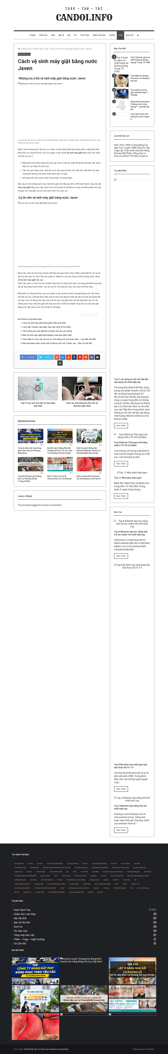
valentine (116, 879)
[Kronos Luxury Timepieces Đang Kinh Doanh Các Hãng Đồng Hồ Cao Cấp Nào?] (84, 970)
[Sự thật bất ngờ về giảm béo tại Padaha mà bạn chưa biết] (132, 1026)
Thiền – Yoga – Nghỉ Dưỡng (29, 939)
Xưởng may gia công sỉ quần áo (79, 888)
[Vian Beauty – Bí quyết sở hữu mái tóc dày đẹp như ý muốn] (84, 1026)
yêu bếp (100, 892)
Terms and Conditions (49, 1049)
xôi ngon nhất (38, 884)
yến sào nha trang (143, 888)
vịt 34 (116, 884)
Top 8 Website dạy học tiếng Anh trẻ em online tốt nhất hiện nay (131, 533)
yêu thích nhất (73, 884)
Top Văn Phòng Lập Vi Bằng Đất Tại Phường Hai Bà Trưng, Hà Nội (29, 478)
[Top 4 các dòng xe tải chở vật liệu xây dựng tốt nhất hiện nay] (132, 374)
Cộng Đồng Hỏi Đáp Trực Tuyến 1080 (131, 146)
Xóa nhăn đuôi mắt (47, 879)
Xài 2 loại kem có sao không (76, 879)
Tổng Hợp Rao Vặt (24, 935)
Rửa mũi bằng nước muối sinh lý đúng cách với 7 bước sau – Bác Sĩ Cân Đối (57, 343)
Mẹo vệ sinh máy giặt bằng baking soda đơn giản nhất (47, 335)
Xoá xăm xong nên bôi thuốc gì (113, 871)
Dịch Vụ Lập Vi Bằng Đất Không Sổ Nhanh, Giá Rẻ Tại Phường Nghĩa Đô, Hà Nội (89, 450)
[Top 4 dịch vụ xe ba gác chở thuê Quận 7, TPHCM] (121, 94)
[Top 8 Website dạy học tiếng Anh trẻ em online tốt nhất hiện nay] (132, 526)
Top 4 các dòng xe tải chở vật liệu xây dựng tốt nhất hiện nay (131, 380)
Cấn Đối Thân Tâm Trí (31, 1049)
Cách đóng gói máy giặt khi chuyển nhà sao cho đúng (47, 331)
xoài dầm (137, 863)
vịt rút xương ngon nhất (76, 892)
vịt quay (103, 875)
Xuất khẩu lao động (119, 888)
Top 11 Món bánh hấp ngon (127, 477)
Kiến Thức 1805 (122, 145)
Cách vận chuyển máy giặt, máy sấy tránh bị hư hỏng (46, 327)
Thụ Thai (84, 35)
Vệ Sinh (59, 879)
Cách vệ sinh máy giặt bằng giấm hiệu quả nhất (44, 323)
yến (67, 871)
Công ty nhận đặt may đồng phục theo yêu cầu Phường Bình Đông (29, 450)
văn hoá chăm (40, 871)
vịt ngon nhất (40, 892)
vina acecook (125, 863)
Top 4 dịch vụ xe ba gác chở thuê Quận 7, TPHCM (139, 92)
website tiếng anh (20, 879)
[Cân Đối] (84, 15)
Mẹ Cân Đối (20, 918)
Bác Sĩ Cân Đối (22, 922)
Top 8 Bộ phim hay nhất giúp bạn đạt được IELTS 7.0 (130, 766)
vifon (74, 871)
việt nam (40, 863)
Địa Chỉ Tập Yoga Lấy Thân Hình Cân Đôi (132, 149)
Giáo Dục (43, 35)
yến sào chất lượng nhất (102, 884)
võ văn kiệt (126, 879)
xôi (135, 879)
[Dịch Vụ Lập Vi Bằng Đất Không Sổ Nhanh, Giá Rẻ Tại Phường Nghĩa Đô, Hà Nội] (89, 436)
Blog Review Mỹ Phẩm (131, 152)
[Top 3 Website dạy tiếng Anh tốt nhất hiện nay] (132, 800)
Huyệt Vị (143, 156)
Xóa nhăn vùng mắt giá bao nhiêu (138, 875)
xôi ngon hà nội (94, 879)
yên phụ (30, 863)
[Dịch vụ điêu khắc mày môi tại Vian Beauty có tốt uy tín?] (89, 464)
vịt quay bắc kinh (72, 863)
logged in (36, 505)
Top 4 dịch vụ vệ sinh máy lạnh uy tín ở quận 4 (139, 116)
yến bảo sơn (27, 892)
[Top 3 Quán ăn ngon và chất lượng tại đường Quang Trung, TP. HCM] (121, 64)
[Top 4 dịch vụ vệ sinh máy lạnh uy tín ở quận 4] (121, 118)
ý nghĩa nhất (18, 871)
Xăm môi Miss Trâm (55, 871)
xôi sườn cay (66, 875)
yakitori (105, 879)
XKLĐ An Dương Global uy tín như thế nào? (56, 867)
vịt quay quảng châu (139, 867)
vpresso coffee (45, 875)
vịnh (131, 888)
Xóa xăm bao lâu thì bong (120, 867)
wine (55, 875)
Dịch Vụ (18, 926)
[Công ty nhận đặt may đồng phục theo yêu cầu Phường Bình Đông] (30, 436)
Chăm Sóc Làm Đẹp (25, 914)
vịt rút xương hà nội (116, 875)
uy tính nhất (86, 884)
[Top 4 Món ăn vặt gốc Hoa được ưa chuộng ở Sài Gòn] (121, 81)
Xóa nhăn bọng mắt (133, 871)
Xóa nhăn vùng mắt (81, 867)
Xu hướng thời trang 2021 (99, 867)
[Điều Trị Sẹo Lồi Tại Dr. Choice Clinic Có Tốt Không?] (60, 464)
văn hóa (29, 871)
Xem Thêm (121, 426)
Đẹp (53, 35)
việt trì (62, 888)
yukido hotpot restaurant (22, 884)
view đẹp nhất (18, 863)
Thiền (112, 35)
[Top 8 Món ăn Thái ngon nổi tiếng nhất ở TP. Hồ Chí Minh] (132, 437)
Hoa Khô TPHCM (128, 156)
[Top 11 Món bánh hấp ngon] (132, 472)
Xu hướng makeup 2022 (22, 888)
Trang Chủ (25, 48)
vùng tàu (96, 888)
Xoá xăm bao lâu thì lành (55, 863)
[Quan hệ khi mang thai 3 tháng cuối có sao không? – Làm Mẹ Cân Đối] (121, 105)
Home (32, 35)
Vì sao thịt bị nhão (20, 867)
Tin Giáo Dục (21, 930)
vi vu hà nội (84, 871)
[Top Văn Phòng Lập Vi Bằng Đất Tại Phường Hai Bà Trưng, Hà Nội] (30, 464)
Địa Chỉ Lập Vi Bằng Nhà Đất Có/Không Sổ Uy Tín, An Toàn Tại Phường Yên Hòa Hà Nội (59, 450)
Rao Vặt (130, 35)
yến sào (85, 863)
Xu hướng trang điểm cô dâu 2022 (45, 888)
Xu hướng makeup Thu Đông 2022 (25, 875)
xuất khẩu (95, 871)
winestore (93, 875)
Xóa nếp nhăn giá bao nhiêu (56, 884)
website (90, 892)
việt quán (106, 888)
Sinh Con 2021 (99, 35)
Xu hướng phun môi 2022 (56, 892)
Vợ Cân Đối (20, 943)
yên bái (16, 892)
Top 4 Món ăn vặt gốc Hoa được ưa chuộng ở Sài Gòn (140, 78)
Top (120, 35)
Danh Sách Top (40, 48)
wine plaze (33, 879)
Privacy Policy (63, 1049)
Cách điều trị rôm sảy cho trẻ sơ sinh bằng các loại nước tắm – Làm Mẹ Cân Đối (59, 339)
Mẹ (68, 35)
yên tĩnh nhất (34, 867)
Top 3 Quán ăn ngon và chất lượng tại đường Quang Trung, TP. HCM (140, 60)
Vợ (75, 35)
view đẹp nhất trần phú (99, 863)
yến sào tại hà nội (80, 875)
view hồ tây (147, 871)
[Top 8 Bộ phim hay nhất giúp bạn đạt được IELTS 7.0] (132, 759)
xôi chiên (114, 863)
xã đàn (124, 884)
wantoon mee (135, 884)
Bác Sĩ (61, 35)
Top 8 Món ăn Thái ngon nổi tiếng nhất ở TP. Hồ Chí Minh (130, 444)
